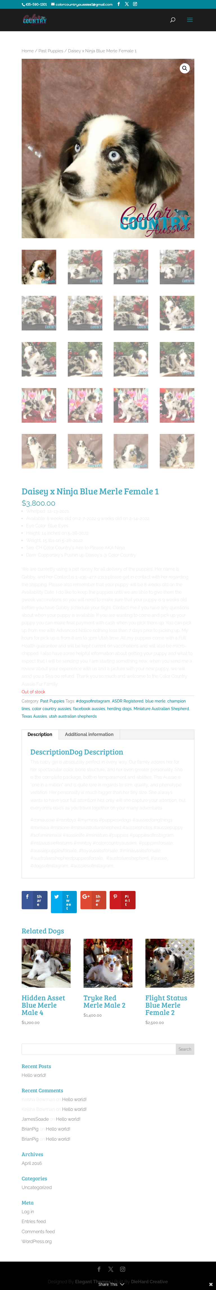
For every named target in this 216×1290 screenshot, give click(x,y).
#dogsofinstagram (93, 701)
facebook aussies (89, 708)
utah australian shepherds (73, 716)
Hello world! (34, 1075)
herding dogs (119, 708)
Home (28, 50)
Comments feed (38, 1231)
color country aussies (51, 708)
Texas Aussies (34, 716)
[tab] (40, 734)
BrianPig (30, 1129)
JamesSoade (35, 1119)
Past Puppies (51, 50)
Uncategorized (37, 1187)
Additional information (89, 734)
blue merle (155, 701)
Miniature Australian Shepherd (161, 708)
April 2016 (32, 1163)
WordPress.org (37, 1241)
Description (40, 734)
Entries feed (34, 1221)
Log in (28, 1211)
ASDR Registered (127, 701)
